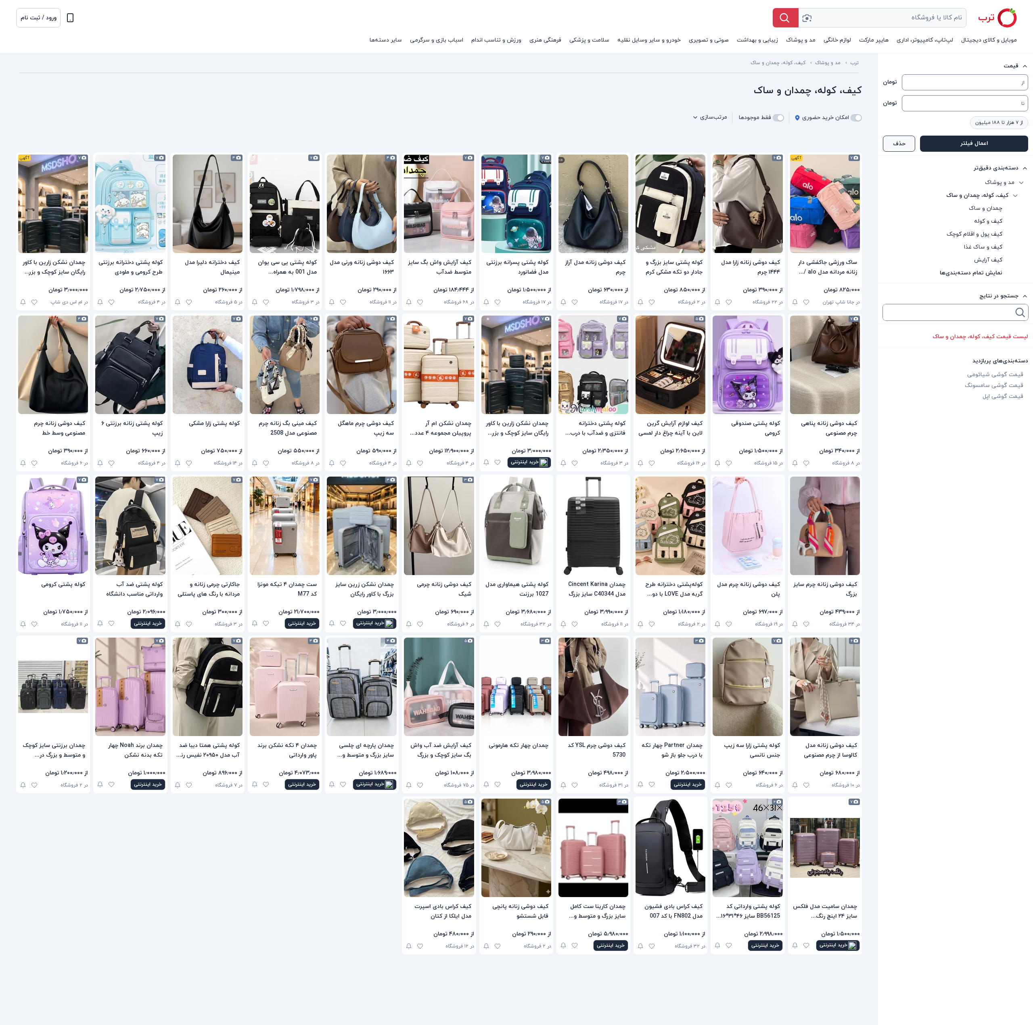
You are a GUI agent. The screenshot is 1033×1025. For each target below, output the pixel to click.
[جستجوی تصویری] (807, 17)
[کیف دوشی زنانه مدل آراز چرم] (593, 204)
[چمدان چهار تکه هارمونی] (516, 687)
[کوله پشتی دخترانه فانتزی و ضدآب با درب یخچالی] (593, 365)
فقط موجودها (755, 117)
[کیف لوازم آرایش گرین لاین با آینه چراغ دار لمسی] (670, 365)
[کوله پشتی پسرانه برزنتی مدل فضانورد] (516, 204)
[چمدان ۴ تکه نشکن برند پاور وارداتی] (285, 687)
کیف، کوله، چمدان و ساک (778, 63)
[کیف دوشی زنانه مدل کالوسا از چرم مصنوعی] (825, 687)
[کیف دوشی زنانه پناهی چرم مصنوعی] (825, 365)
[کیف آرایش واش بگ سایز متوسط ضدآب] (439, 204)
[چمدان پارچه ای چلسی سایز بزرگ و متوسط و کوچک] (362, 687)
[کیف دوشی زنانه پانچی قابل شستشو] (516, 848)
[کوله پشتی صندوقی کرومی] (747, 365)
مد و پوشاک (828, 63)
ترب (854, 63)
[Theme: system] (70, 17)
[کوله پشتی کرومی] (53, 526)
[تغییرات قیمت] (795, 302)
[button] (38, 17)
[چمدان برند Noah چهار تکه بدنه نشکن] (130, 687)
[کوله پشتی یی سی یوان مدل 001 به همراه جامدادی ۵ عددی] (285, 204)
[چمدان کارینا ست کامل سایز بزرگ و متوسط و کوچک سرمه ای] (593, 848)
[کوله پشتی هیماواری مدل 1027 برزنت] (516, 526)
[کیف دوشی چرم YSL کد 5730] (593, 687)
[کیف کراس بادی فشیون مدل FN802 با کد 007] (670, 848)
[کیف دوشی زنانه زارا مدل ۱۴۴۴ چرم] (747, 204)
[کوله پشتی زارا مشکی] (208, 365)
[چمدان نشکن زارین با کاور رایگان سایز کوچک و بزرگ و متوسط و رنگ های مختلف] (53, 204)
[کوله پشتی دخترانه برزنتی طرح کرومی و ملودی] (130, 204)
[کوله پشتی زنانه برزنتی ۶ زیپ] (130, 365)
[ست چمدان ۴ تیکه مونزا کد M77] (285, 526)
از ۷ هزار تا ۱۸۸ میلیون (999, 122)
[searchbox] (948, 312)
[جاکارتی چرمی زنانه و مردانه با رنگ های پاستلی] (208, 526)
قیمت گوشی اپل (1003, 396)
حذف (899, 144)
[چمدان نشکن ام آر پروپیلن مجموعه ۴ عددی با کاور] (439, 365)
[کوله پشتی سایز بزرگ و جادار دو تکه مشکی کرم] (670, 204)
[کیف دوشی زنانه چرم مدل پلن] (747, 526)
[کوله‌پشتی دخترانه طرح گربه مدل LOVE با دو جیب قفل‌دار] (670, 526)
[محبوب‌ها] (806, 302)
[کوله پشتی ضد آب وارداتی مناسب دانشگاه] (130, 526)
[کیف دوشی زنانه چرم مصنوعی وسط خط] (53, 365)
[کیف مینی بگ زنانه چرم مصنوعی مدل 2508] (285, 365)
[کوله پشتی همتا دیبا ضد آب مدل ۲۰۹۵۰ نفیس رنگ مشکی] (208, 687)
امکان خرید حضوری (825, 117)
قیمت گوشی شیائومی (995, 375)
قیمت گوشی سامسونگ (994, 385)
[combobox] (882, 17)
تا (1023, 103)
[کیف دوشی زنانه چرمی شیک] (439, 526)
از (1023, 82)
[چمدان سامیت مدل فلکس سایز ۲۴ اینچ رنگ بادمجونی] (825, 848)
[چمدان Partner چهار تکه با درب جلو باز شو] (670, 687)
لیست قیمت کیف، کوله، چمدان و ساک (980, 337)
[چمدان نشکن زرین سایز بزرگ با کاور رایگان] (362, 526)
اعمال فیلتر (974, 143)
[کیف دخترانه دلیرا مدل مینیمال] (208, 204)
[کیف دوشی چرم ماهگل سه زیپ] (362, 365)
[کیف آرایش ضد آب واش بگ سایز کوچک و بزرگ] (439, 687)
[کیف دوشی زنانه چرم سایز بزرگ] (825, 526)
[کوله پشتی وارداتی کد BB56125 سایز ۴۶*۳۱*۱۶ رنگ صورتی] (747, 848)
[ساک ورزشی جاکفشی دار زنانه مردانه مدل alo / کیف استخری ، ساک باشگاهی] (825, 204)
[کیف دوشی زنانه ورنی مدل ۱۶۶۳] (362, 204)
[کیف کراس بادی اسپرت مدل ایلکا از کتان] (439, 848)
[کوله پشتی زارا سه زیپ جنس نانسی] (747, 687)
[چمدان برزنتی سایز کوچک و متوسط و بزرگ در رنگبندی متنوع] (53, 687)
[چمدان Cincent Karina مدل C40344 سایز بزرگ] (593, 526)
